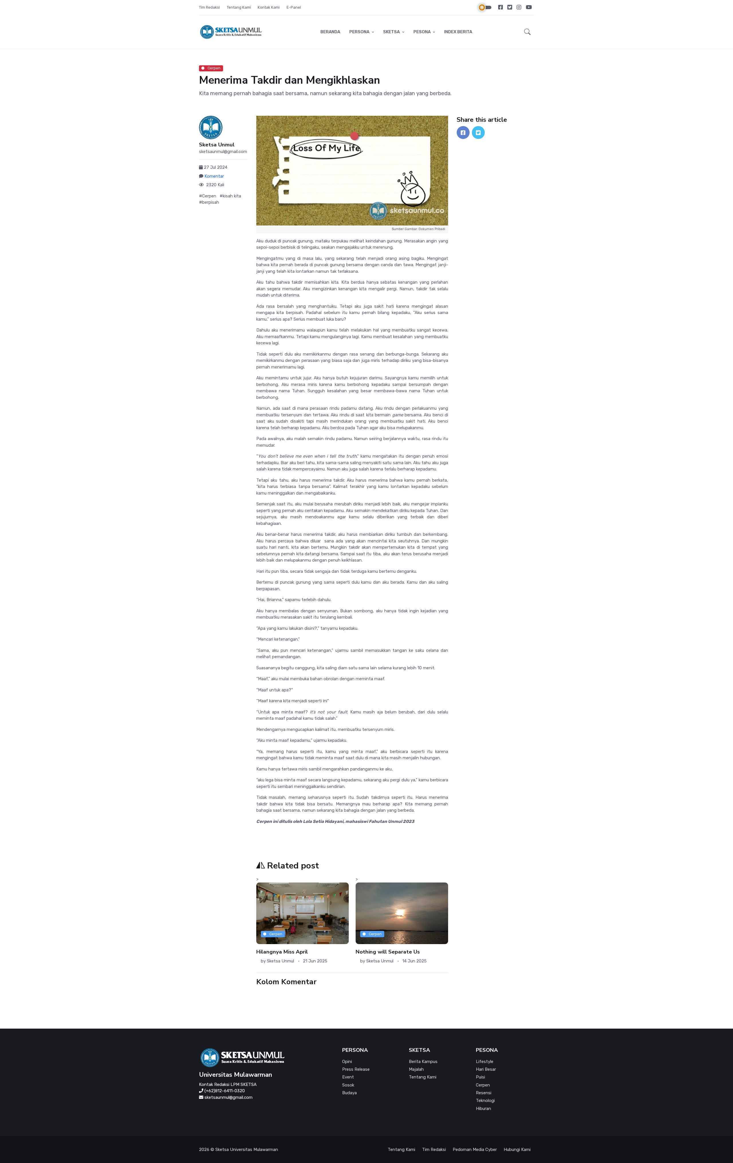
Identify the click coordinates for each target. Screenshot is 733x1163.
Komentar (214, 176)
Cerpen (213, 68)
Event (348, 1077)
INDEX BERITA (458, 31)
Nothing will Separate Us (388, 952)
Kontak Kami (269, 7)
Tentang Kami (239, 7)
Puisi (480, 1077)
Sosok (348, 1085)
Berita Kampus (423, 1061)
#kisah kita (230, 196)
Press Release (356, 1069)
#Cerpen (207, 196)
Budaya (349, 1092)
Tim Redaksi (209, 7)
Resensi (483, 1092)
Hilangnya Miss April (282, 952)
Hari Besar (486, 1069)
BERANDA (330, 31)
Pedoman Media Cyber (475, 1149)
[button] (527, 32)
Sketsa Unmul (217, 145)
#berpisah (209, 202)
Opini (347, 1061)
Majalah (416, 1069)
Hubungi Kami (517, 1149)
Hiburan (483, 1108)
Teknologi (485, 1100)
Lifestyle (484, 1061)
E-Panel (294, 7)
